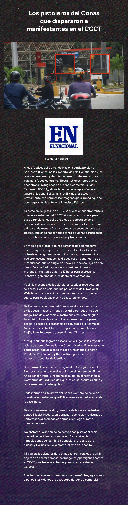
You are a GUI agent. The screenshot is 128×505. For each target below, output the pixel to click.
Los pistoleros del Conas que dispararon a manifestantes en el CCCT (64, 20)
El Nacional (61, 158)
